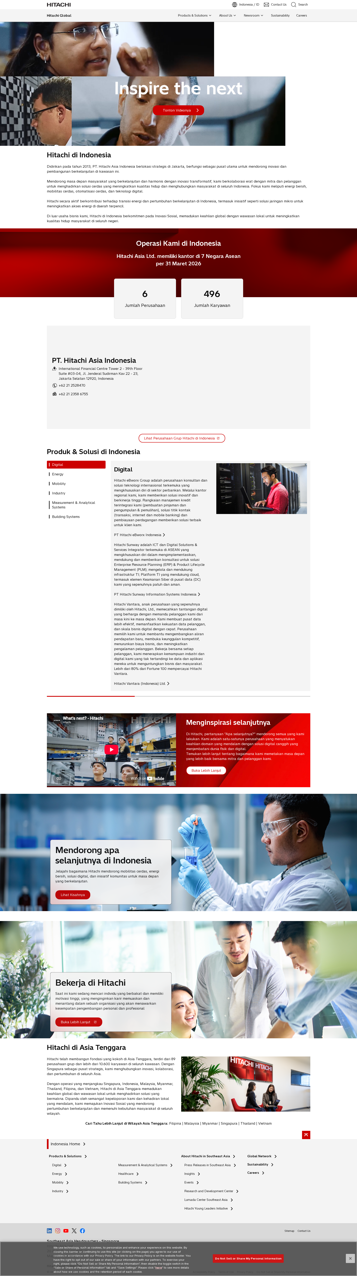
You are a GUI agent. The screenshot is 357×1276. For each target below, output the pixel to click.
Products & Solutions (65, 1156)
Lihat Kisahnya (73, 895)
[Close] (350, 1258)
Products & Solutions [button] (193, 15)
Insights (189, 1174)
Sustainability (257, 1164)
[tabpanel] (210, 576)
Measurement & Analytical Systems (142, 1165)
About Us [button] (225, 15)
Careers (253, 1173)
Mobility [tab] (59, 484)
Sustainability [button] (280, 15)
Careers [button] (301, 15)
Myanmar (210, 1123)
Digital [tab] (57, 465)
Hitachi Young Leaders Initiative (207, 1208)
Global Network (259, 1156)
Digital (56, 1165)
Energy (57, 1174)
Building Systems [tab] (66, 517)
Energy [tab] (57, 474)
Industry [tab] (58, 493)
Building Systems (130, 1182)
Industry (57, 1191)
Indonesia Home (65, 1144)
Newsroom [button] (251, 15)
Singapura (229, 1123)
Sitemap (289, 1230)
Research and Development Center (210, 1191)
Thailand (247, 1123)
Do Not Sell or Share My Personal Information (248, 1258)
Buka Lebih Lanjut (75, 1023)
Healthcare (125, 1174)
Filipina (175, 1123)
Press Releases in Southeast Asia (207, 1165)
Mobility (57, 1182)
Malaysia (191, 1123)
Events (189, 1182)
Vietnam (265, 1123)
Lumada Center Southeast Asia (206, 1200)
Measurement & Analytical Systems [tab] (73, 505)
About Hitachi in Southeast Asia (205, 1156)
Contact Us (304, 1230)
